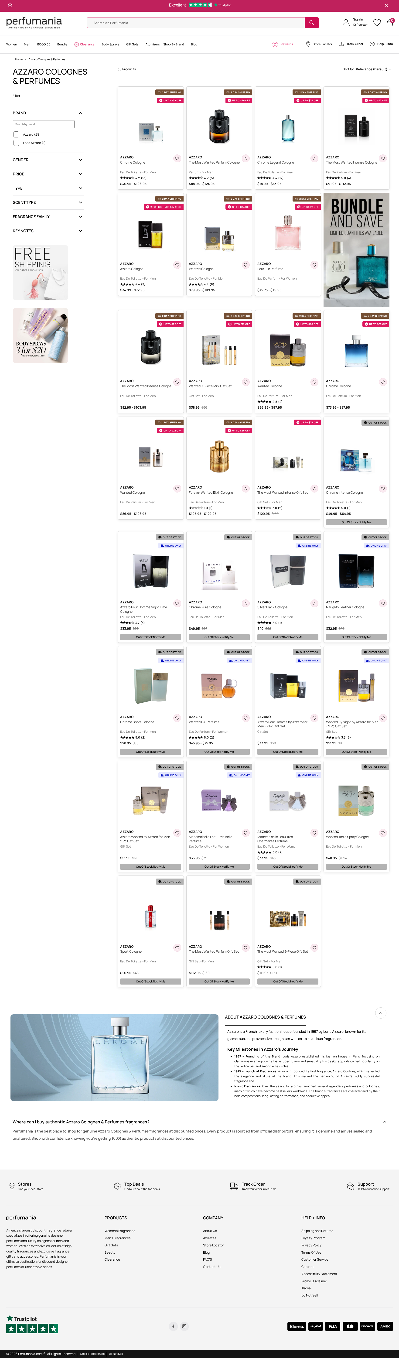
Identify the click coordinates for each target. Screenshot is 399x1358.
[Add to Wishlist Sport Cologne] (177, 948)
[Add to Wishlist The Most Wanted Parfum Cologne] (246, 158)
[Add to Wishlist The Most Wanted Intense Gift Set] (314, 489)
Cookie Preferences (92, 1354)
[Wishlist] (378, 22)
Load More (255, 996)
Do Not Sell (116, 1354)
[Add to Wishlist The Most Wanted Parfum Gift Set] (246, 948)
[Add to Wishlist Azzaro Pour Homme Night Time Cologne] (177, 603)
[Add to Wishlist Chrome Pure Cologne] (246, 603)
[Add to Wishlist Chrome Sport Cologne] (177, 718)
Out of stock (356, 522)
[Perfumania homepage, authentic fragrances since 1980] (34, 22)
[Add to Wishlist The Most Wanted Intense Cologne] (383, 158)
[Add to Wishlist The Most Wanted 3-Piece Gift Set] (314, 948)
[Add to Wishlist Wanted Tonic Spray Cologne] (383, 833)
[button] (355, 22)
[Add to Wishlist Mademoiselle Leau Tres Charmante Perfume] (314, 833)
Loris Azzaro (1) (34, 142)
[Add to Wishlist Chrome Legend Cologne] (314, 158)
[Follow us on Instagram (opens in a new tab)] (184, 1326)
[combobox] (366, 69)
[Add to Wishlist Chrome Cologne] (177, 158)
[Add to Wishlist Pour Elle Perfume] (314, 265)
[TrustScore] (32, 1326)
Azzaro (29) (32, 134)
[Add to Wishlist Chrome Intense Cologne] (383, 489)
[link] (380, 1013)
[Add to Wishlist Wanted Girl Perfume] (246, 718)
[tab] (265, 1020)
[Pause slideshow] (10, 6)
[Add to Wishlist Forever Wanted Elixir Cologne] (246, 489)
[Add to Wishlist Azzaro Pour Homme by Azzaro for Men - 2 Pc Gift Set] (314, 718)
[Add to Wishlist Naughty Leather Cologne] (383, 603)
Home (19, 59)
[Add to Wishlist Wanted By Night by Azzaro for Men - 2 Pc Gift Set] (383, 718)
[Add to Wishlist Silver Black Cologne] (314, 603)
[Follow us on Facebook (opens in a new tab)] (173, 1326)
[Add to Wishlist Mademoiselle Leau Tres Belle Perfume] (246, 833)
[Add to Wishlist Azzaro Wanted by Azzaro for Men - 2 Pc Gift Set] (177, 833)
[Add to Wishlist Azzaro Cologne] (177, 265)
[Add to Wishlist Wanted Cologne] (246, 265)
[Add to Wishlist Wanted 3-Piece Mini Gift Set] (246, 382)
